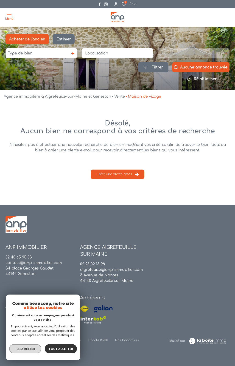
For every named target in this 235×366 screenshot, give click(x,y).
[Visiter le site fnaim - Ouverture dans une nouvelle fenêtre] (84, 308)
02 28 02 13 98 (92, 264)
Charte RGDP (98, 340)
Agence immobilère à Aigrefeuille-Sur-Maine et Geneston (57, 96)
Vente (119, 96)
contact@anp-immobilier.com (34, 263)
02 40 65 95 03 (19, 257)
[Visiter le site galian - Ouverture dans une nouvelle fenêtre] (103, 308)
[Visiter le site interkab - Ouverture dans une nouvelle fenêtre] (93, 319)
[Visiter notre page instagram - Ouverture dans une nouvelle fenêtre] (106, 4)
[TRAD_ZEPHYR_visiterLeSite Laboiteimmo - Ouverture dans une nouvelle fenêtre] (207, 341)
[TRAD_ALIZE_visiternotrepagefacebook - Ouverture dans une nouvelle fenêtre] (100, 4)
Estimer (63, 39)
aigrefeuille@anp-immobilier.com (111, 270)
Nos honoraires (127, 340)
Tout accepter (61, 349)
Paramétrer (25, 349)
